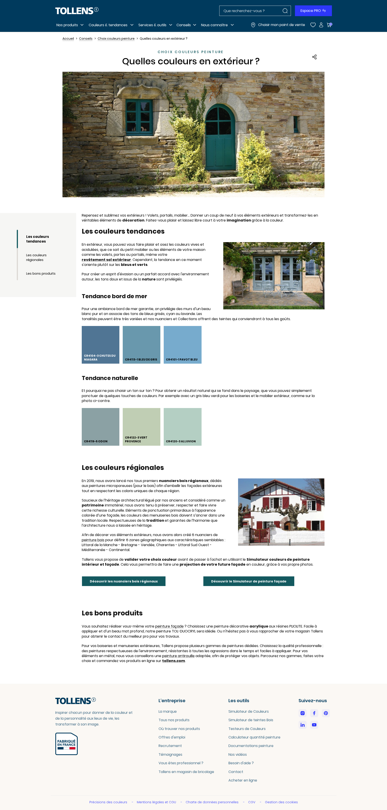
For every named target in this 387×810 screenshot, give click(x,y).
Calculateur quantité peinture (254, 737)
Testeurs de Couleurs (247, 728)
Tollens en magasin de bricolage (186, 771)
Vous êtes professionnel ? (181, 763)
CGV (252, 802)
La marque (168, 711)
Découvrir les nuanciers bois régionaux (124, 581)
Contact (235, 771)
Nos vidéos (237, 754)
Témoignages (170, 754)
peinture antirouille (178, 656)
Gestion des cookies (281, 802)
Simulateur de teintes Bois (250, 720)
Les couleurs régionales (36, 257)
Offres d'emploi (172, 737)
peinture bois (93, 540)
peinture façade (169, 626)
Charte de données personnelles (212, 802)
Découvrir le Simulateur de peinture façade (248, 581)
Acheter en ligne (242, 780)
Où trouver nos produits (179, 728)
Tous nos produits (174, 720)
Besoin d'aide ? (241, 763)
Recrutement (170, 745)
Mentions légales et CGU (157, 802)
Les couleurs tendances (37, 239)
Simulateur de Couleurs (248, 711)
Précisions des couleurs (108, 802)
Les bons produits (41, 273)
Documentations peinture (250, 745)
